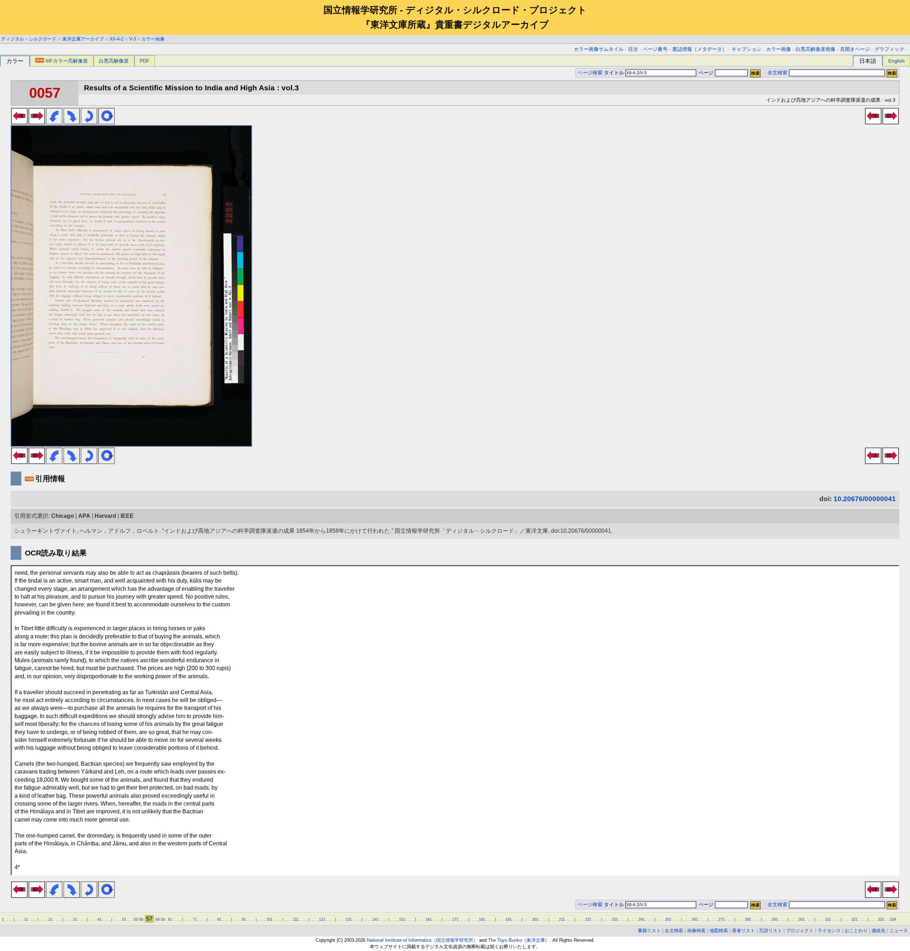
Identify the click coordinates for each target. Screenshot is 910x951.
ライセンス (829, 930)
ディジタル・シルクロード (29, 39)
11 (26, 919)
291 (775, 919)
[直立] (106, 122)
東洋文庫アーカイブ (83, 39)
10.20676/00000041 (865, 499)
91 (244, 919)
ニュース (898, 930)
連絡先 (878, 930)
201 (535, 919)
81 (219, 919)
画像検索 (696, 930)
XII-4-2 (116, 39)
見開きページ (855, 49)
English (896, 61)
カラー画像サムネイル (598, 49)
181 (482, 919)
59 (163, 919)
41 (99, 919)
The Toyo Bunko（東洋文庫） (519, 940)
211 (562, 919)
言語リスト (770, 930)
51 (124, 919)
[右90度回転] (71, 122)
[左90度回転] (54, 122)
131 (349, 919)
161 (428, 919)
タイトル (614, 72)
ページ (706, 72)
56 (141, 919)
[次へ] (36, 122)
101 (269, 919)
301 (801, 919)
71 (195, 919)
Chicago (62, 516)
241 (641, 919)
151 (402, 919)
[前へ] (19, 122)
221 (588, 919)
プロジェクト (800, 930)
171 (455, 919)
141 (375, 919)
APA (84, 516)
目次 (633, 49)
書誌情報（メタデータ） (699, 49)
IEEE (127, 516)
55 (136, 919)
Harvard (105, 516)
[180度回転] (89, 122)
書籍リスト (649, 930)
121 (322, 919)
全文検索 (777, 72)
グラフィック (889, 49)
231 (615, 919)
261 (695, 919)
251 (668, 919)
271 (721, 919)
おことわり (856, 930)
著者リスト (743, 930)
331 (881, 919)
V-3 (132, 39)
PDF (145, 61)
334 (893, 919)
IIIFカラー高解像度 (67, 61)
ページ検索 (590, 72)
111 (296, 919)
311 (828, 919)
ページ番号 (655, 49)
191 (508, 919)
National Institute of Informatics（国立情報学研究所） (422, 940)
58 (157, 919)
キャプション (746, 49)
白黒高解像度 (114, 61)
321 (854, 919)
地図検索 (719, 930)
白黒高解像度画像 (815, 49)
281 (748, 919)
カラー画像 (153, 39)
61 (170, 919)
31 (75, 919)
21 (50, 919)
